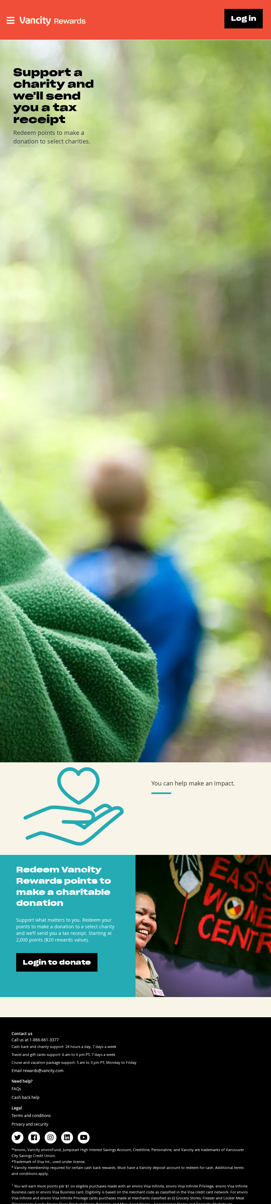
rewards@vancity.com (43, 1070)
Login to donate (57, 962)
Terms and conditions (31, 1115)
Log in (243, 18)
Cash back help (25, 1097)
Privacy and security (30, 1124)
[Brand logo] (52, 19)
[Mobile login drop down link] (11, 20)
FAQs (16, 1088)
